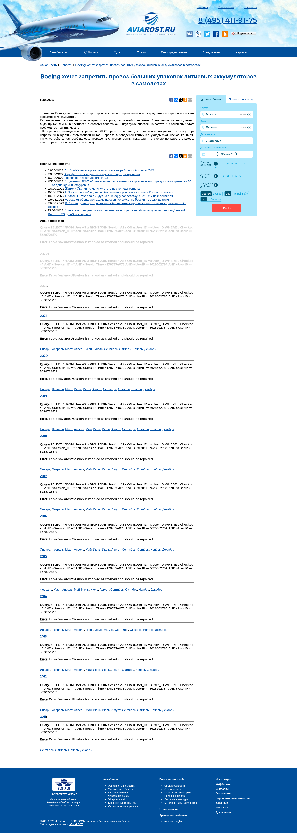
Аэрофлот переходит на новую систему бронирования (102, 174)
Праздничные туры (175, 795)
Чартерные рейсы (118, 795)
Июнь (89, 349)
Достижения (224, 812)
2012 (43, 676)
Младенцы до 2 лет (206, 185)
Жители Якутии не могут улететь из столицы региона (102, 188)
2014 (43, 596)
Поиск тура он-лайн (172, 779)
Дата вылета (207, 134)
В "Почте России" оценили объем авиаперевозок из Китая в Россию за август (119, 192)
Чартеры (241, 52)
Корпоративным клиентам (233, 798)
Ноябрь (137, 349)
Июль (99, 349)
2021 (43, 315)
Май (89, 429)
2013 (43, 636)
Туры (117, 52)
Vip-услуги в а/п (117, 799)
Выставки (222, 788)
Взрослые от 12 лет (206, 163)
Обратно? (227, 154)
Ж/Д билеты (223, 784)
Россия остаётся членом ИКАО (86, 177)
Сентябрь (111, 349)
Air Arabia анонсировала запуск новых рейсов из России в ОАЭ (109, 170)
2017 (43, 476)
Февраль (58, 349)
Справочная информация (123, 806)
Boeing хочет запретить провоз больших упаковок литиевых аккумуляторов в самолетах (138, 65)
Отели (141, 52)
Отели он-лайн (168, 809)
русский (168, 821)
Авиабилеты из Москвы (121, 785)
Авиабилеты (58, 52)
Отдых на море (173, 789)
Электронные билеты (120, 789)
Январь (45, 349)
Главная (202, 7)
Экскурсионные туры (176, 799)
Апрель (79, 349)
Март (69, 349)
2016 (43, 516)
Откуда (204, 108)
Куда (203, 121)
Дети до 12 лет (205, 176)
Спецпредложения (174, 52)
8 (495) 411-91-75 (227, 19)
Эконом (206, 193)
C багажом (215, 199)
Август (97, 389)
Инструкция (223, 779)
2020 (44, 355)
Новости (66, 65)
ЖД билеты (90, 52)
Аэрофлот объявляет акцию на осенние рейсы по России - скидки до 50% (117, 199)
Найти (227, 208)
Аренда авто (211, 52)
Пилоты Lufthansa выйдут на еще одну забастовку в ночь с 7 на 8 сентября (119, 196)
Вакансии (222, 802)
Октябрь (125, 349)
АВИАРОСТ (76, 824)
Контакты (250, 7)
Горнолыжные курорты (177, 792)
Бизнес (217, 193)
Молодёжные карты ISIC (122, 802)
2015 (43, 556)
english (179, 821)
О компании (226, 7)
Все (228, 193)
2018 (43, 436)
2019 (43, 396)
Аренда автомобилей (173, 815)
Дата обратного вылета (214, 147)
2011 (43, 716)
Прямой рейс (240, 193)
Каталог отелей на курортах (180, 802)
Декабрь (150, 349)
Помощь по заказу (241, 99)
